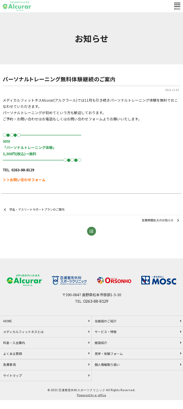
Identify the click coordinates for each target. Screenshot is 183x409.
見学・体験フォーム (109, 353)
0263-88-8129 (95, 301)
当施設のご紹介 (105, 321)
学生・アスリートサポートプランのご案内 (36, 209)
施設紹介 (101, 342)
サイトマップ (12, 375)
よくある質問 (12, 353)
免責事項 (9, 364)
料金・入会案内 (14, 342)
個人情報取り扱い (107, 364)
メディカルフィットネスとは (23, 331)
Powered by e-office (91, 395)
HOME (7, 321)
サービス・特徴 (105, 331)
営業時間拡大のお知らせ (158, 220)
